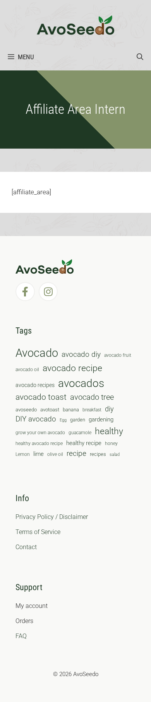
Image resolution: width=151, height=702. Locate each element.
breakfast (91, 410)
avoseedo (26, 410)
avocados (81, 383)
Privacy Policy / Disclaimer (51, 517)
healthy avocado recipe (39, 443)
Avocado (36, 353)
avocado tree (92, 397)
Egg (63, 420)
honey (111, 443)
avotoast (49, 410)
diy (109, 409)
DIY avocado (35, 419)
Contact (26, 547)
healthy (109, 431)
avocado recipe (72, 368)
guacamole (80, 432)
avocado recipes (35, 385)
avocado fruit (117, 355)
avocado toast (41, 397)
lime (38, 453)
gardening (101, 419)
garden (77, 420)
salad (115, 454)
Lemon (22, 454)
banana (71, 410)
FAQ (21, 636)
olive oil (55, 454)
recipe (76, 453)
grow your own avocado (40, 432)
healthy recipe (83, 443)
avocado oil (27, 369)
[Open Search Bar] (140, 56)
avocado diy (81, 354)
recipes (98, 454)
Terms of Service (37, 532)
